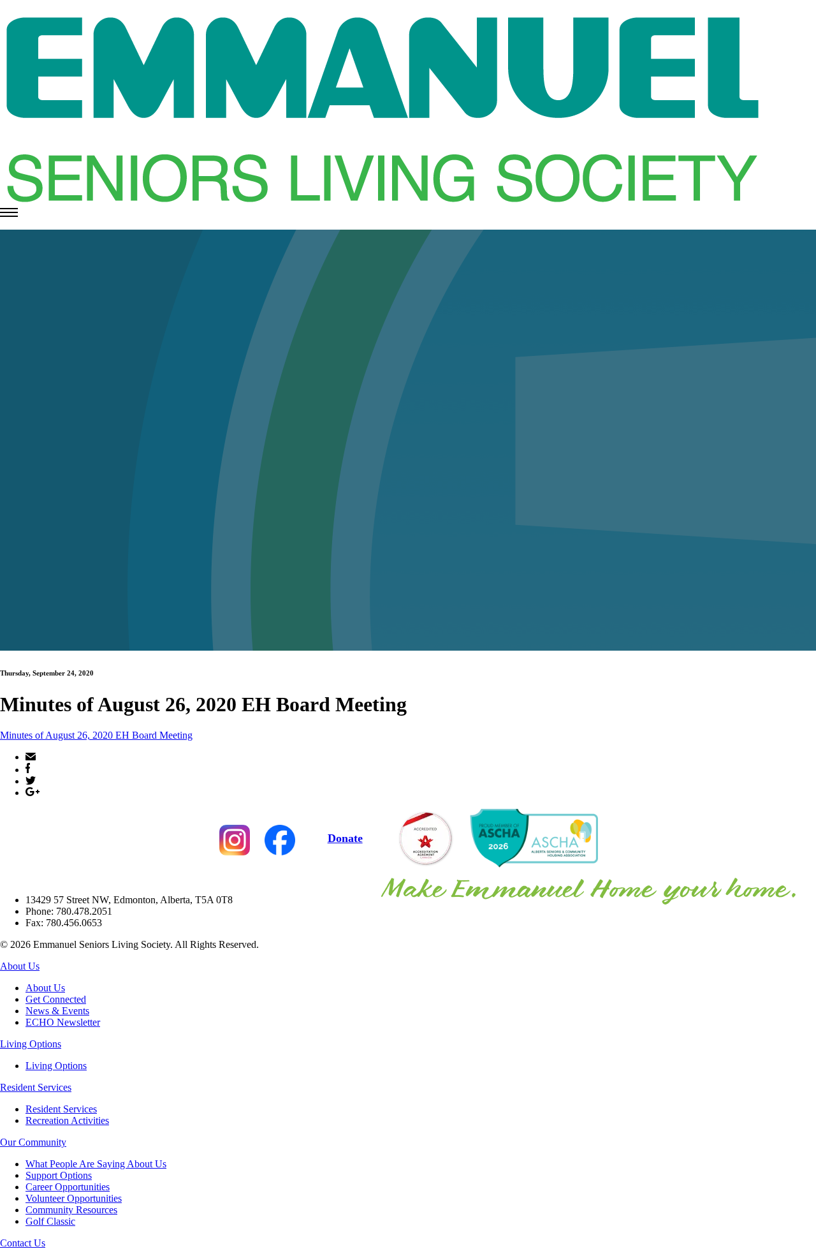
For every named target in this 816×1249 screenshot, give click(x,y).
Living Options (30, 1043)
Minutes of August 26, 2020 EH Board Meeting (96, 735)
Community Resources (71, 1209)
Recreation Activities (67, 1120)
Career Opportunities (68, 1186)
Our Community (33, 1142)
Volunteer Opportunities (74, 1198)
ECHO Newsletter (63, 1022)
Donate (345, 838)
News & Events (57, 1010)
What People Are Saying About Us (96, 1163)
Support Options (59, 1175)
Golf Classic (50, 1221)
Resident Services (35, 1087)
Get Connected (56, 999)
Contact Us (22, 1243)
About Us (20, 966)
